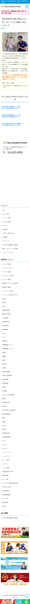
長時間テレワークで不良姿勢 (10, 283)
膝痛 (3, 417)
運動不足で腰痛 (6, 287)
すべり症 (4, 448)
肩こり (4, 441)
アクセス (4, 225)
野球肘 (4, 406)
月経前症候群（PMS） (8, 471)
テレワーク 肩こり (7, 268)
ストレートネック (7, 452)
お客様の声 (5, 229)
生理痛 (4, 368)
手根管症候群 (5, 433)
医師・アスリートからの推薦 (10, 248)
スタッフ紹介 (5, 214)
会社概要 (4, 237)
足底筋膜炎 (5, 502)
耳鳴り (4, 387)
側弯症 (4, 352)
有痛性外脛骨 (5, 321)
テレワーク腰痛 (6, 279)
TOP (3, 210)
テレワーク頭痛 (6, 264)
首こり (4, 337)
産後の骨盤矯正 (6, 371)
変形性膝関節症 (6, 494)
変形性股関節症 (6, 414)
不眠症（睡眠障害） (7, 375)
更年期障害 (5, 325)
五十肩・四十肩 (6, 487)
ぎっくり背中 (5, 460)
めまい (4, 333)
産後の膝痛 (5, 379)
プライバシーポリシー (8, 252)
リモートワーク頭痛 (7, 291)
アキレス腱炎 (5, 467)
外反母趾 (4, 391)
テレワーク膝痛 (6, 271)
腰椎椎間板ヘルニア (7, 348)
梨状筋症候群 (5, 402)
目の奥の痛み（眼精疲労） (9, 410)
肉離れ (4, 421)
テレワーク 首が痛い (8, 275)
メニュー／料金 (6, 218)
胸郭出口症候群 (6, 314)
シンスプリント (6, 456)
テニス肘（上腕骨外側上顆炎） (10, 483)
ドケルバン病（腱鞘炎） (8, 394)
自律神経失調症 (6, 437)
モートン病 (5, 498)
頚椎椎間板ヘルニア (7, 344)
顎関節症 (4, 341)
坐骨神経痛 (5, 383)
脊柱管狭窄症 (5, 490)
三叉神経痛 (5, 318)
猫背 (3, 306)
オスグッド (5, 464)
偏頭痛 (4, 356)
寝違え (4, 429)
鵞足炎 (4, 398)
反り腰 (4, 302)
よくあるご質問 (6, 221)
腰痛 (3, 360)
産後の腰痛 (5, 475)
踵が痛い (4, 364)
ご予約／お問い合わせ (8, 233)
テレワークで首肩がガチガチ (10, 294)
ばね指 (4, 506)
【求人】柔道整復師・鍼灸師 (10, 244)
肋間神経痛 (5, 329)
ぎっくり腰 (5, 479)
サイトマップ (5, 241)
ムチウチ (4, 444)
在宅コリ (4, 298)
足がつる (4, 425)
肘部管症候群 (5, 310)
